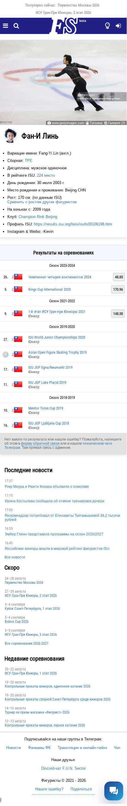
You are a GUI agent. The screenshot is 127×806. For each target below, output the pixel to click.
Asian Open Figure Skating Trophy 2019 (57, 352)
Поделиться (81, 789)
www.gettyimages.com (68, 123)
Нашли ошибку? (49, 789)
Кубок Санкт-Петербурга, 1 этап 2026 (32, 609)
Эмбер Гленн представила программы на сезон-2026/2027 (54, 534)
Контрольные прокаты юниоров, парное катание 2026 (45, 725)
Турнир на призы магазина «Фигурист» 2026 (37, 712)
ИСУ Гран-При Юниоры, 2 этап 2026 (63, 12)
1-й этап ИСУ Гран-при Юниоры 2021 (56, 311)
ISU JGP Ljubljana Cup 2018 (48, 423)
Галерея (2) (116, 123)
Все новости (14, 557)
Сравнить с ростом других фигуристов (42, 202)
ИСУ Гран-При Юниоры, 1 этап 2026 (31, 673)
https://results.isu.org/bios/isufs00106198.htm (73, 224)
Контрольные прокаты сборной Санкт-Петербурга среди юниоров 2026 (57, 699)
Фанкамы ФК (39, 747)
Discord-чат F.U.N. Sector (63, 768)
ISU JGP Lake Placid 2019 (47, 382)
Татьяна (96, 123)
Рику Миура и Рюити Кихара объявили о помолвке (47, 487)
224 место (46, 175)
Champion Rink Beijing (38, 216)
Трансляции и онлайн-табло (82, 747)
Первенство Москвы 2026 (78, 5)
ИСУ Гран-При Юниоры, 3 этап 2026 (31, 635)
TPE (28, 160)
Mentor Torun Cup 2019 (45, 408)
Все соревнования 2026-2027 (26, 643)
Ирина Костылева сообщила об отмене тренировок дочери (54, 501)
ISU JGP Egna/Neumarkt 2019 (50, 367)
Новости (13, 747)
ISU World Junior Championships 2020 (56, 337)
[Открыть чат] (113, 790)
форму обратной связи (40, 443)
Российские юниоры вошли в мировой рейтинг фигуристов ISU (57, 549)
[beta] (63, 29)
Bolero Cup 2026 (17, 622)
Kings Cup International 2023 (49, 289)
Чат (117, 747)
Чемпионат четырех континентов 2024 (59, 277)
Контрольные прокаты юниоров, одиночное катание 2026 (47, 686)
